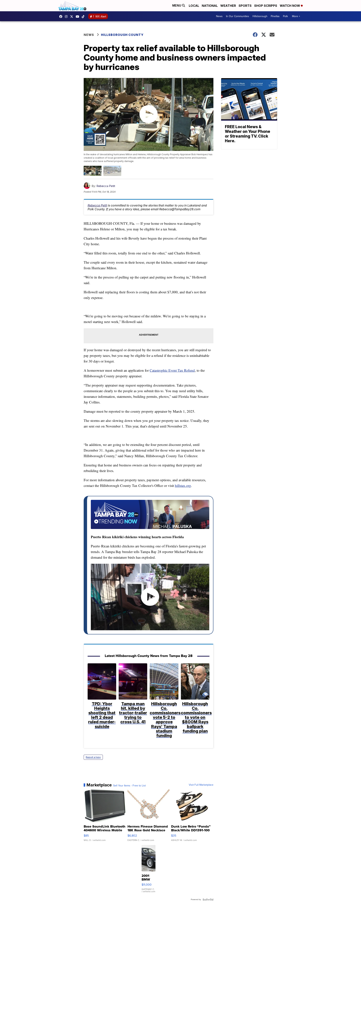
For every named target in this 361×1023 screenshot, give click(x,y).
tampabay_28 (67, 16)
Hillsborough (260, 16)
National (210, 6)
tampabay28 (72, 16)
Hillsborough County (122, 35)
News (219, 16)
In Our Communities (237, 16)
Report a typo (93, 757)
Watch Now (290, 6)
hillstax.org (183, 485)
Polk (285, 16)
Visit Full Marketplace (201, 785)
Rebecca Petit (105, 186)
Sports (245, 6)
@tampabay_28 (84, 16)
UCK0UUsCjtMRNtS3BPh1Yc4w (78, 16)
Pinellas (275, 16)
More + (296, 16)
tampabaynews (61, 16)
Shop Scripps (265, 6)
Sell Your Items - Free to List (129, 785)
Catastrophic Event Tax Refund (172, 370)
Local (194, 6)
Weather (228, 6)
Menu (177, 5)
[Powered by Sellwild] (207, 899)
